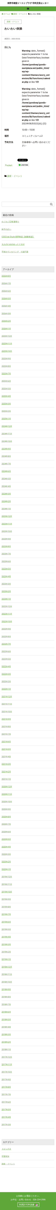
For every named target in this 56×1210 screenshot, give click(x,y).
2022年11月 (7, 614)
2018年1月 (6, 1049)
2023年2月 (6, 591)
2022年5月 (6, 659)
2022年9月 (6, 629)
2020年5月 (6, 839)
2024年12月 (7, 426)
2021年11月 (7, 704)
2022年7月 (6, 644)
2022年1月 (6, 689)
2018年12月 (7, 967)
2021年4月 (6, 757)
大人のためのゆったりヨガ (13, 244)
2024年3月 (6, 494)
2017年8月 (6, 1087)
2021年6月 (6, 742)
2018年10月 (7, 982)
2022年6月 (6, 651)
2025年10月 (7, 351)
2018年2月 (6, 1042)
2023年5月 (6, 569)
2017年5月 (6, 1109)
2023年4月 (6, 576)
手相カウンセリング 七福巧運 (15, 252)
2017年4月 (6, 1117)
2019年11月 (7, 884)
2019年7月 (6, 914)
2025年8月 (6, 366)
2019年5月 (6, 929)
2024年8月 (6, 456)
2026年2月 (6, 321)
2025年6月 (6, 381)
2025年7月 (6, 374)
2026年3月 (6, 313)
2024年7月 (6, 464)
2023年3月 (6, 584)
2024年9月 (6, 449)
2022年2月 (6, 681)
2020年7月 (6, 824)
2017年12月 (7, 1057)
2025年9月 (6, 359)
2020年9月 (6, 809)
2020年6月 (6, 832)
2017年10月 (7, 1072)
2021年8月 (6, 726)
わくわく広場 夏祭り (10, 222)
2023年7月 (6, 554)
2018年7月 (6, 1004)
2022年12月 (7, 606)
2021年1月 (6, 779)
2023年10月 (7, 531)
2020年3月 (6, 854)
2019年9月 (6, 899)
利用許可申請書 (26, 1204)
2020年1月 (6, 869)
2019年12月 (7, 877)
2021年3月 (6, 764)
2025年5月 (6, 389)
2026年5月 (6, 298)
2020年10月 (7, 802)
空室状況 (5, 1156)
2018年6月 (6, 1012)
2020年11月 (7, 794)
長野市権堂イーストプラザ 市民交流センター (28, 3)
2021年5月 (6, 749)
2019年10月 (7, 892)
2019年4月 (6, 937)
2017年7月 (6, 1094)
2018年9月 (6, 989)
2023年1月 (6, 599)
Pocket (8, 165)
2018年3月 (6, 1034)
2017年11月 (7, 1064)
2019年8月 (6, 907)
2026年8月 (6, 276)
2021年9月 (6, 719)
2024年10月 (7, 441)
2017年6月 (6, 1102)
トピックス (6, 1149)
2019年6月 (6, 922)
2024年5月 (6, 479)
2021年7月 (6, 734)
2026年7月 (6, 283)
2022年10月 (7, 621)
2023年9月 (6, 539)
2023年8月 (6, 546)
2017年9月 (6, 1079)
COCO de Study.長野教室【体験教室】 (18, 237)
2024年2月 (6, 501)
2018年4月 (6, 1027)
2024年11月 (7, 434)
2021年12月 (7, 696)
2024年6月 (6, 471)
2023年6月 (6, 561)
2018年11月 (7, 974)
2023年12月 (7, 516)
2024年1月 (6, 509)
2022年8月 (6, 636)
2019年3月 (6, 944)
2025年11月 (7, 343)
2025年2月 (6, 411)
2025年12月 (7, 336)
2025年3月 (6, 404)
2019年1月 (6, 959)
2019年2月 (6, 952)
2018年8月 (6, 997)
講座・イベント (14, 176)
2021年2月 (6, 772)
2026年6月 (6, 291)
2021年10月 (7, 712)
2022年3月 (6, 674)
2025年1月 (6, 419)
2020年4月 (6, 847)
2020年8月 (6, 817)
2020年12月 (7, 787)
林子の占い (6, 229)
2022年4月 (6, 666)
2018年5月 (6, 1019)
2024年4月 (6, 486)
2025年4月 (6, 396)
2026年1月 (6, 329)
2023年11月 (7, 524)
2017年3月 (6, 1125)
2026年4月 (6, 306)
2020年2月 (6, 862)
